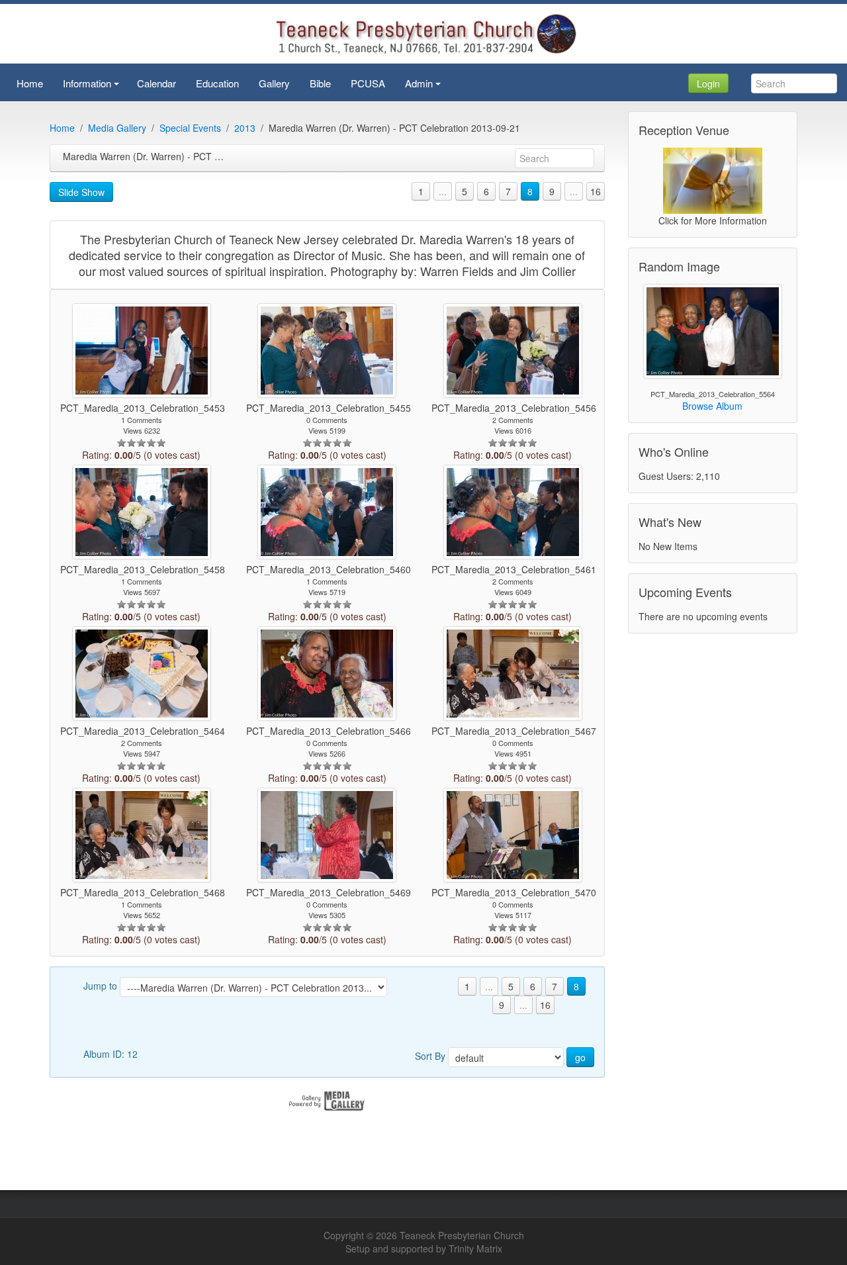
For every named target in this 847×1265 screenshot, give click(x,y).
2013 (244, 127)
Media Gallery (117, 127)
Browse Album (712, 405)
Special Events (190, 127)
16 (595, 191)
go (580, 1057)
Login (708, 83)
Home (62, 127)
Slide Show (81, 192)
